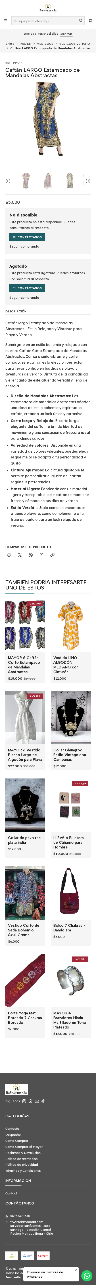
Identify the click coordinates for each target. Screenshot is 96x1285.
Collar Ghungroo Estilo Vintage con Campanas (69, 755)
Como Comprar (16, 1141)
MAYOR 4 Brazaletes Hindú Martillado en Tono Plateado (69, 1020)
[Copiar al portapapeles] (52, 555)
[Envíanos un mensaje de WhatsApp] (86, 1275)
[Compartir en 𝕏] (20, 555)
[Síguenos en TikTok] (43, 1101)
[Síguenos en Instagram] (24, 1101)
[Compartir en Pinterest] (41, 555)
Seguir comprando (24, 246)
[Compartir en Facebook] (9, 555)
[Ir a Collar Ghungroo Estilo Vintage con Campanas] (71, 717)
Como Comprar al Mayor (24, 1147)
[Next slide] (87, 181)
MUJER (25, 43)
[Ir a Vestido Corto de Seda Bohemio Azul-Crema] (25, 893)
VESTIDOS (45, 43)
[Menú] (6, 20)
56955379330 (20, 1216)
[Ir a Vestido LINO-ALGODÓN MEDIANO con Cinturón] (71, 625)
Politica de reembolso (21, 1159)
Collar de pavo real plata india (25, 840)
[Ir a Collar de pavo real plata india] (25, 805)
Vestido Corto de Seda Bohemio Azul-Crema (23, 930)
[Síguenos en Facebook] (30, 1101)
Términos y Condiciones (23, 1171)
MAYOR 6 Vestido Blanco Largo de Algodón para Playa (25, 755)
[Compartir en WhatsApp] (30, 555)
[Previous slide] (8, 181)
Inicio (10, 43)
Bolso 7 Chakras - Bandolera (69, 927)
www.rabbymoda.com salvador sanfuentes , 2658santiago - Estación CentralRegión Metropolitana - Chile (31, 1228)
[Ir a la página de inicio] (48, 7)
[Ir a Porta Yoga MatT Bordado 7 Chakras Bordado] (25, 980)
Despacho (13, 1135)
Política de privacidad (21, 1165)
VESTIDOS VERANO (74, 43)
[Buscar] (81, 20)
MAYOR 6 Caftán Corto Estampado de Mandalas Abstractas (24, 664)
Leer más (66, 34)
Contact (11, 1193)
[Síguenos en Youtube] (37, 1101)
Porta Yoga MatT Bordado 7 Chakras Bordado (25, 1018)
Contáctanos (29, 237)
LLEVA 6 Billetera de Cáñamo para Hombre (68, 842)
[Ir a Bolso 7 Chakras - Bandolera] (71, 893)
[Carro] (90, 20)
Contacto (12, 1129)
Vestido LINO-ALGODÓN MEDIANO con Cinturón (66, 664)
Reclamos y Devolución (23, 1153)
